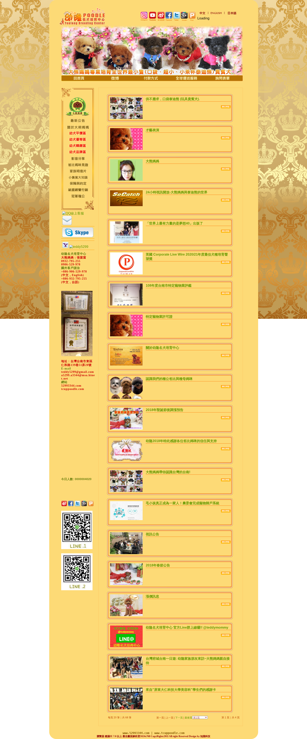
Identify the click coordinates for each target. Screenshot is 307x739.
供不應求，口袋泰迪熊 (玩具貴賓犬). (173, 99)
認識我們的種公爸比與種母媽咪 (169, 379)
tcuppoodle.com (72, 389)
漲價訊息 (152, 596)
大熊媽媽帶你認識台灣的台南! (168, 472)
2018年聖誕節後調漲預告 (164, 410)
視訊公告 (152, 534)
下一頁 (179, 717)
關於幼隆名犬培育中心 (162, 347)
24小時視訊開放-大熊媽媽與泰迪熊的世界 (176, 192)
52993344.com (71, 385)
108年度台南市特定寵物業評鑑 (169, 285)
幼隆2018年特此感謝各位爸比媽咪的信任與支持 (181, 441)
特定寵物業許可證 (159, 316)
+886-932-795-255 (74, 278)
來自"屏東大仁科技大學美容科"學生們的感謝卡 (181, 689)
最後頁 (188, 717)
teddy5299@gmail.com (77, 371)
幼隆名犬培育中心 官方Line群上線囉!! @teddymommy (187, 627)
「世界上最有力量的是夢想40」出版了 (174, 223)
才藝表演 (152, 130)
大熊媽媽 (152, 161)
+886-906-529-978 (74, 271)
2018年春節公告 (158, 565)
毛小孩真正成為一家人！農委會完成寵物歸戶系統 (182, 503)
